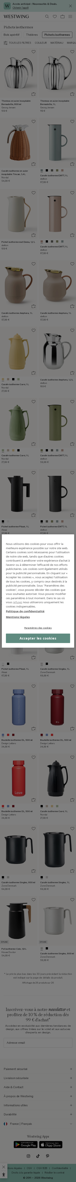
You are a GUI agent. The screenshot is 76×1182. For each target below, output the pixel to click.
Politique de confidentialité (25, 611)
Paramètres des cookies (38, 628)
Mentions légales (18, 617)
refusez (17, 602)
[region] (38, 591)
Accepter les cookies (38, 638)
